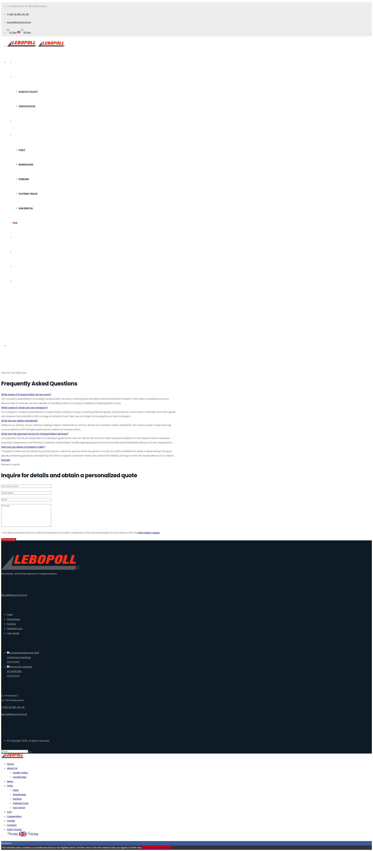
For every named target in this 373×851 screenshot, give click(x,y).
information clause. (149, 532)
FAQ (15, 222)
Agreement (148, 847)
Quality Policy (28, 91)
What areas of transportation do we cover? (26, 394)
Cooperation (21, 237)
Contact (19, 266)
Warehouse (26, 164)
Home (16, 62)
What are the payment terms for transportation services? (34, 433)
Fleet (22, 149)
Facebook (6, 843)
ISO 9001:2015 (14, 671)
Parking (24, 179)
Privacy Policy (163, 847)
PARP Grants (21, 281)
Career (17, 251)
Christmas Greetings (19, 657)
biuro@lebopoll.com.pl (19, 22)
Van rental (26, 208)
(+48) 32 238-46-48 (18, 14)
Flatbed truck (28, 193)
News (16, 120)
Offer (16, 135)
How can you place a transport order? (23, 447)
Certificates (27, 106)
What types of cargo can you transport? (24, 407)
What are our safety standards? (19, 420)
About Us (19, 77)
